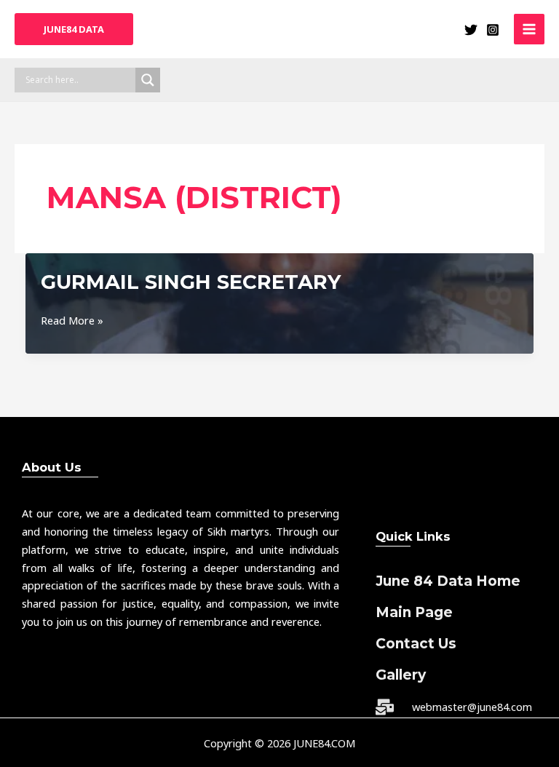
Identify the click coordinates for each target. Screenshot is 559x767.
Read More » (72, 321)
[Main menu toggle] (529, 29)
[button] (74, 29)
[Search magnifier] (147, 80)
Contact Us (416, 643)
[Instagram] (492, 29)
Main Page (414, 612)
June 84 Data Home (448, 581)
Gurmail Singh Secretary (191, 282)
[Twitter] (470, 29)
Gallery (401, 675)
